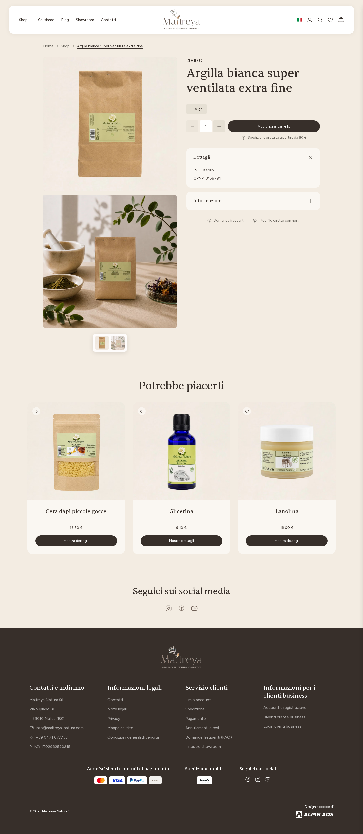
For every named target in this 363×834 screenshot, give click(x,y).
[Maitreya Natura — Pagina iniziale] (181, 657)
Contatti (108, 20)
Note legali (117, 709)
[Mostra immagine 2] (118, 343)
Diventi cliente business (284, 717)
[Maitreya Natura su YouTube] (194, 608)
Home (48, 46)
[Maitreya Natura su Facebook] (181, 608)
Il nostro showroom (203, 746)
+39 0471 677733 (52, 737)
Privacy (113, 718)
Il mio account (198, 699)
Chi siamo (46, 20)
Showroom (85, 20)
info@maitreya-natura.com (60, 727)
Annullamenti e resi (202, 727)
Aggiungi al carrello (274, 126)
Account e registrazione (284, 707)
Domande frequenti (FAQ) (208, 737)
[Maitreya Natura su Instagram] (168, 608)
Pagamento (195, 718)
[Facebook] (248, 779)
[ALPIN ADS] (315, 814)
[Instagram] (258, 779)
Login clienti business (282, 726)
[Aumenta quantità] (219, 126)
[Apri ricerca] (320, 19)
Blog (65, 20)
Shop (25, 19)
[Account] (309, 19)
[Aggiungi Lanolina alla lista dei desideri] (247, 411)
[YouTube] (268, 779)
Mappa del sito (120, 727)
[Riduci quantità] (192, 126)
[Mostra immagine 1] (102, 343)
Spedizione (195, 709)
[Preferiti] (330, 19)
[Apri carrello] (341, 20)
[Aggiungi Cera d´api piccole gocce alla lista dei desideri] (36, 411)
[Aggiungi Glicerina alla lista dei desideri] (142, 411)
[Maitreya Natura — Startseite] (181, 20)
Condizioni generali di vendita (133, 737)
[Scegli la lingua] (299, 20)
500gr (196, 109)
